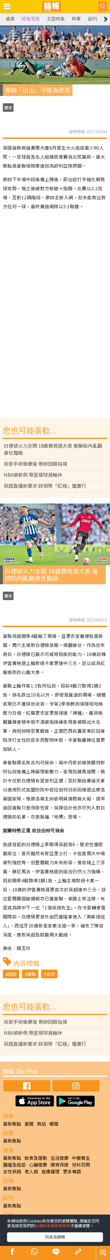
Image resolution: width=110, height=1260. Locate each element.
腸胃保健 (59, 1164)
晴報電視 (31, 18)
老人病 (31, 1171)
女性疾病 (12, 1171)
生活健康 (59, 1157)
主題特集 (56, 18)
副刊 (92, 18)
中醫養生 (81, 1157)
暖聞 (53, 1123)
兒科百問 (81, 1164)
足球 (50, 974)
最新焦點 (12, 1123)
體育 (8, 107)
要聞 (29, 1123)
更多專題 (72, 1171)
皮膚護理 (50, 1171)
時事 (76, 18)
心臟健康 (38, 1164)
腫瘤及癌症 (14, 1164)
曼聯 (31, 974)
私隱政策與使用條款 (52, 1225)
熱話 (41, 1123)
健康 (10, 18)
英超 (12, 974)
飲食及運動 (36, 1157)
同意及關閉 (55, 1237)
